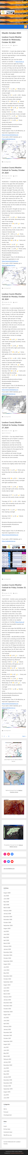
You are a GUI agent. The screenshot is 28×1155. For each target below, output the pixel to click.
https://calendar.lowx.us (8, 139)
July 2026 (6, 895)
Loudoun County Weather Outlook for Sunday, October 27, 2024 (13, 425)
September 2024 (8, 961)
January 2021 (7, 1062)
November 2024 (8, 955)
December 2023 (8, 976)
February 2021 (7, 1059)
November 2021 (8, 1035)
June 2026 (6, 898)
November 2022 (8, 1005)
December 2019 (8, 1080)
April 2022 (6, 1023)
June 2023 (6, 988)
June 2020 (6, 1071)
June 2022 (6, 1020)
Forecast (6, 1112)
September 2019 (8, 1089)
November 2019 (8, 1083)
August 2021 (7, 1044)
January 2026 (7, 913)
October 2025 (7, 922)
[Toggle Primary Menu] (25, 26)
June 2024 (6, 970)
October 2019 (7, 1086)
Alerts (5, 1109)
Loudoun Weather (21, 2)
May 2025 (6, 937)
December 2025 (8, 916)
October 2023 (7, 979)
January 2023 (7, 999)
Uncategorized (7, 161)
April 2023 (6, 991)
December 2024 (8, 952)
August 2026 (7, 893)
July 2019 (6, 1095)
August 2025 (7, 928)
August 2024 (7, 964)
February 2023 (7, 996)
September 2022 (8, 1011)
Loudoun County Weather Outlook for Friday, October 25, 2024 (14, 587)
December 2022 (8, 1002)
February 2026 (7, 910)
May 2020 (6, 1074)
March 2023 (7, 994)
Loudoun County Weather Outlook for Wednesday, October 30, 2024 (12, 39)
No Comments (7, 48)
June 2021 (6, 1050)
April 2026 (6, 904)
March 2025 (7, 943)
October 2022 (7, 1008)
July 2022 (6, 1017)
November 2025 (8, 919)
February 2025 (7, 946)
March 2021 (7, 1056)
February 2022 (7, 1026)
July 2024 (6, 967)
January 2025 (7, 949)
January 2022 (7, 1029)
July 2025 (6, 931)
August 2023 (7, 985)
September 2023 (8, 982)
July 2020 (6, 1068)
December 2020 (8, 1065)
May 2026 (6, 901)
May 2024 (6, 973)
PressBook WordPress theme (16, 1153)
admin (16, 45)
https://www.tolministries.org (10, 135)
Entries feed (7, 1129)
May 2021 (6, 1053)
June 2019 (6, 1097)
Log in (5, 1126)
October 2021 (7, 1038)
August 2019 (7, 1092)
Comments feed (8, 1132)
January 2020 (7, 1077)
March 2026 (7, 907)
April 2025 (6, 940)
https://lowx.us (20, 61)
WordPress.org (7, 1135)
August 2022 (7, 1014)
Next (23, 736)
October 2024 (7, 958)
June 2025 (6, 934)
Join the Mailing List (9, 868)
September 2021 (8, 1041)
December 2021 (8, 1032)
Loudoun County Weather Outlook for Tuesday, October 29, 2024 (13, 170)
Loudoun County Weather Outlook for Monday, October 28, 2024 (13, 296)
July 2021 (6, 1047)
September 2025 (8, 925)
